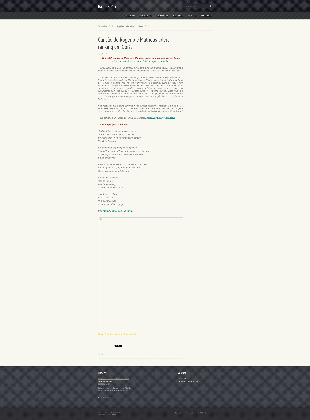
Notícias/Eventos (146, 16)
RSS (201, 413)
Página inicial (179, 413)
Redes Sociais (178, 16)
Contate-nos (192, 16)
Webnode (113, 415)
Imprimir (209, 413)
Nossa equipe (206, 16)
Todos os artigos (103, 398)
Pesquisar (210, 6)
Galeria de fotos (162, 16)
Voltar (101, 354)
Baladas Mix (130, 16)
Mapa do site (192, 413)
